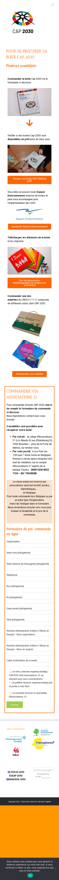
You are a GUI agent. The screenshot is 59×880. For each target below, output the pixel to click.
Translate (46, 777)
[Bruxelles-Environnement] (43, 729)
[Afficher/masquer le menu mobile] (52, 4)
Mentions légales (44, 801)
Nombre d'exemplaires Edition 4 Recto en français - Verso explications (28, 632)
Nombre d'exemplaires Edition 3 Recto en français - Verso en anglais (28, 647)
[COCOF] (43, 738)
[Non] (55, 868)
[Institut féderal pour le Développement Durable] (16, 736)
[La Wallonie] (16, 745)
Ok (30, 875)
